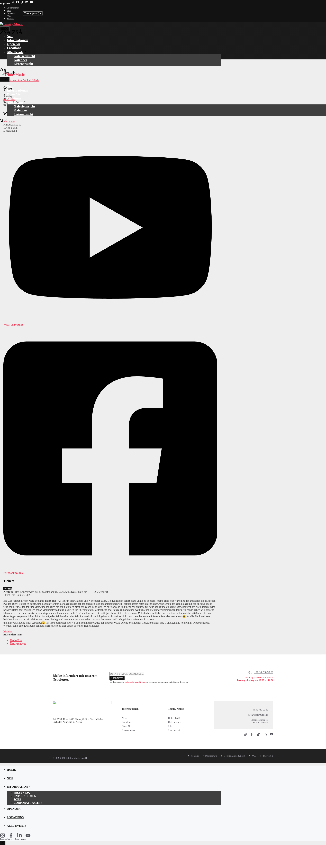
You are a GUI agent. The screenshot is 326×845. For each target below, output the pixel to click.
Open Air (13, 44)
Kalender (20, 60)
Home (11, 769)
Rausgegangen (18, 643)
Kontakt (10, 18)
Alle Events (15, 52)
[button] (3, 71)
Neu (10, 36)
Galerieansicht (24, 56)
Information (17, 786)
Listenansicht (23, 64)
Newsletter (11, 13)
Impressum (20, 839)
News (124, 718)
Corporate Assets (28, 802)
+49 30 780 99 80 (263, 672)
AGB (9, 16)
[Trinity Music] (11, 24)
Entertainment (128, 730)
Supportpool (174, 730)
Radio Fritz (16, 640)
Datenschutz (6, 839)
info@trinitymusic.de (258, 715)
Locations (14, 48)
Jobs (9, 10)
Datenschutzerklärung (135, 682)
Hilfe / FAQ (174, 718)
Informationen (17, 40)
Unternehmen (13, 7)
